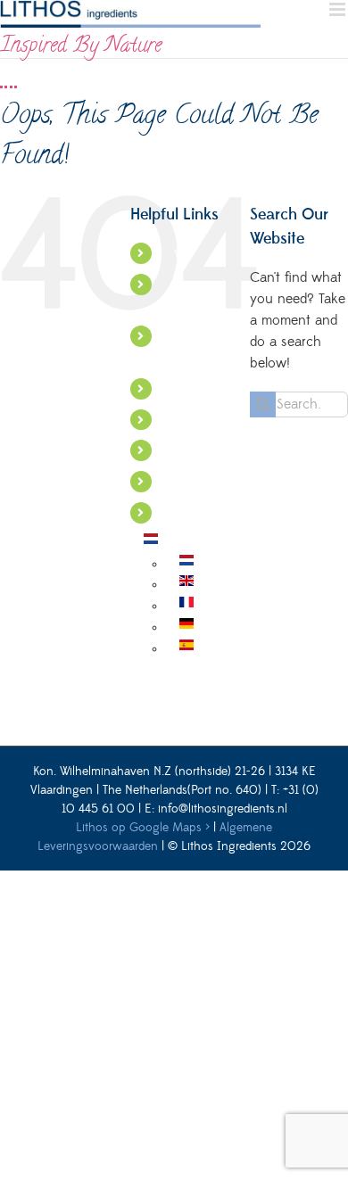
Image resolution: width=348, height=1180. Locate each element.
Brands (192, 449)
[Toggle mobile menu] (338, 9)
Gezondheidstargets (226, 419)
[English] (186, 585)
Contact (195, 481)
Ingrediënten (208, 388)
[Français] (186, 606)
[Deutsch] (186, 628)
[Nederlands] (150, 543)
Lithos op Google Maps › (143, 828)
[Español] (186, 649)
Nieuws (193, 512)
